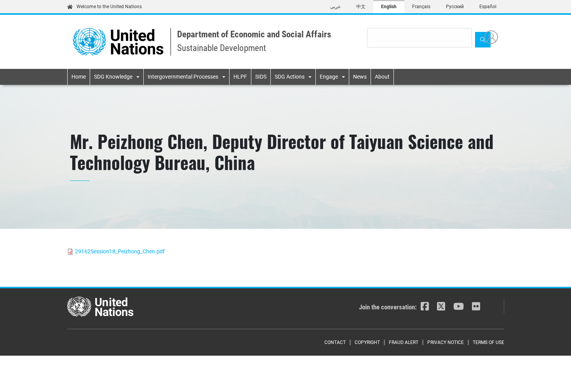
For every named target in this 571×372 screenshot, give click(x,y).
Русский (455, 6)
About (382, 77)
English (389, 6)
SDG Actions (290, 77)
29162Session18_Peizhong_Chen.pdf (120, 251)
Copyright (367, 342)
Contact (335, 342)
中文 (361, 6)
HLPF (240, 77)
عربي (335, 6)
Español (487, 6)
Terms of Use (488, 342)
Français (421, 6)
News (360, 77)
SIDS (260, 77)
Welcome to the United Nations (109, 6)
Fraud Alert (403, 342)
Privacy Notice (445, 342)
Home (78, 77)
